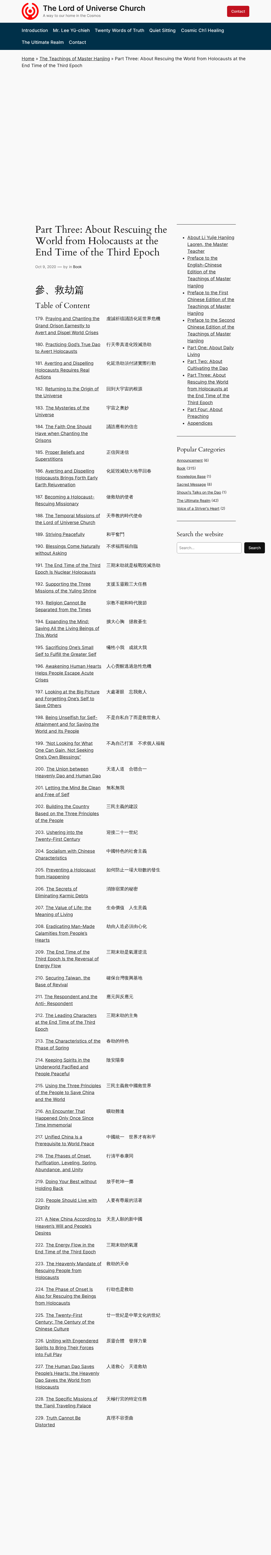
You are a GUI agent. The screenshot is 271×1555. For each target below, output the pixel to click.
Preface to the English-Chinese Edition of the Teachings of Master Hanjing (209, 271)
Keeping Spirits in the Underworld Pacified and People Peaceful (62, 1066)
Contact (238, 11)
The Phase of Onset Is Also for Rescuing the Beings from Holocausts (65, 1296)
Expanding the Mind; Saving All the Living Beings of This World (67, 628)
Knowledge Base (191, 476)
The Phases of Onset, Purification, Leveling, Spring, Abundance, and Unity (66, 1162)
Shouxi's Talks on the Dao (199, 492)
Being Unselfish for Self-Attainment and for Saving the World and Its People (67, 724)
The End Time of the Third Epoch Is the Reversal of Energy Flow (67, 958)
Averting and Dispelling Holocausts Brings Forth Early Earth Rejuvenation (66, 477)
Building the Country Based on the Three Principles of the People (67, 813)
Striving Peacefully (65, 534)
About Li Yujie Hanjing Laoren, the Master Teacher (210, 244)
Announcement (190, 460)
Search (255, 547)
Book (77, 266)
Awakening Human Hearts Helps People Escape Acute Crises (68, 673)
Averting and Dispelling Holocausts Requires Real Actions (64, 370)
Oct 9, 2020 (45, 266)
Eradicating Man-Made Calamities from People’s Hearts (65, 933)
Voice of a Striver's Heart (198, 508)
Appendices (200, 423)
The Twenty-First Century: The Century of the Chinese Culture (64, 1322)
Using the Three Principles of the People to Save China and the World (68, 1092)
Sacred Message (191, 484)
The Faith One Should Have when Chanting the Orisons (63, 433)
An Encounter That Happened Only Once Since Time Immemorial (64, 1118)
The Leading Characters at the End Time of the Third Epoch (66, 1022)
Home (28, 58)
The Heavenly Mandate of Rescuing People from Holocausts (68, 1270)
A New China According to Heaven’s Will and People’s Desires (68, 1225)
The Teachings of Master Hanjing (74, 58)
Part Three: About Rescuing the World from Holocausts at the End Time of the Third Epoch (208, 388)
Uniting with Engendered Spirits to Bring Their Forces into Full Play (66, 1347)
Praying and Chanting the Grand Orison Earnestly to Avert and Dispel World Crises (67, 325)
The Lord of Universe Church (94, 8)
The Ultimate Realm (193, 500)
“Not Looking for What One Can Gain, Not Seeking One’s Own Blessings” (64, 750)
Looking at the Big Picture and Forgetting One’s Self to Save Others (67, 698)
